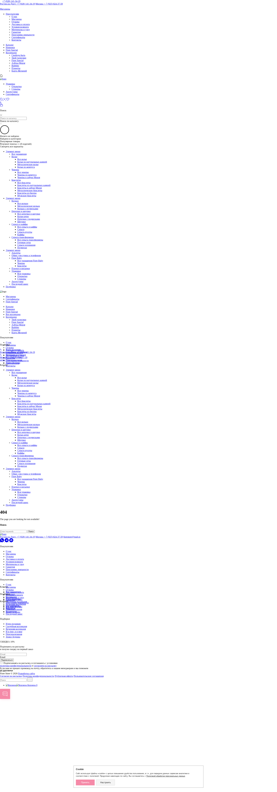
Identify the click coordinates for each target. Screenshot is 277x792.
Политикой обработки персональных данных (165, 776)
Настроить (105, 782)
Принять (85, 782)
